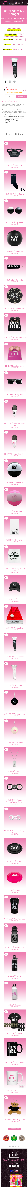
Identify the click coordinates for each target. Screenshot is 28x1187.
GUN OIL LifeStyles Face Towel (14, 570)
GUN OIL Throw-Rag (14, 540)
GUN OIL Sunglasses (14, 395)
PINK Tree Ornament (14, 743)
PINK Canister (14, 1005)
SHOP (8, 1159)
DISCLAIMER (9, 1181)
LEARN (6, 1160)
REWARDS (23, 1159)
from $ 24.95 (15, 1121)
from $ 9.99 (14, 167)
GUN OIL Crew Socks (15, 194)
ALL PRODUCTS (14, 1129)
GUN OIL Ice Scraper (14, 657)
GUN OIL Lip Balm (14, 223)
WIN (18, 1159)
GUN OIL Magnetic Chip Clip (14, 424)
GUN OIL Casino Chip (14, 309)
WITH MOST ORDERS (14, 49)
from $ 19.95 (15, 978)
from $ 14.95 (15, 196)
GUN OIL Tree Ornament (14, 714)
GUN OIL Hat (15, 599)
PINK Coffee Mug (14, 1091)
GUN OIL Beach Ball (14, 483)
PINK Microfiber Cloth (14, 366)
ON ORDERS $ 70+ (14, 39)
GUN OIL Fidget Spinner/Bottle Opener (14, 801)
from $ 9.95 (14, 224)
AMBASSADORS (14, 1160)
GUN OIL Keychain (14, 280)
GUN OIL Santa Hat (14, 628)
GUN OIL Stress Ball (14, 251)
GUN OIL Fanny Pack (15, 165)
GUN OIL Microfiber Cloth (15, 337)
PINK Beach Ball (14, 511)
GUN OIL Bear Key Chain (14, 1120)
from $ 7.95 (14, 572)
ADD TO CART (21, 96)
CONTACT (11, 1163)
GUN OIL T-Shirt (14, 1033)
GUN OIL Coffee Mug (14, 1062)
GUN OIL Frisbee (14, 862)
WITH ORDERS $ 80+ (14, 44)
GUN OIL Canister (14, 976)
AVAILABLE (14, 35)
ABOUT (22, 1160)
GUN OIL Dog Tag (14, 771)
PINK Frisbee (14, 890)
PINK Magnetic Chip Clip (14, 454)
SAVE (13, 1159)
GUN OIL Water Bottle (14, 948)
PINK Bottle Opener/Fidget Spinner (15, 832)
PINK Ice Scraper (14, 685)
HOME (3, 1159)
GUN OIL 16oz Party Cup (14, 919)
